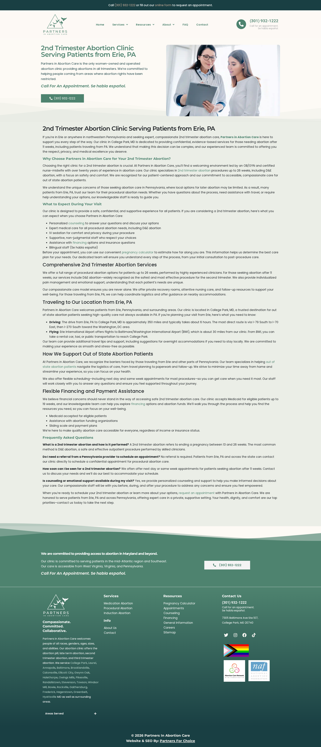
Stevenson (68, 682)
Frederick (49, 692)
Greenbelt (80, 692)
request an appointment (197, 493)
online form (163, 5)
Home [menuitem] (100, 25)
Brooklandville (80, 668)
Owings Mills (67, 677)
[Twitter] (226, 635)
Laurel (92, 663)
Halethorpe (50, 677)
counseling (76, 223)
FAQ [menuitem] (185, 25)
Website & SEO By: (160, 741)
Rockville (62, 687)
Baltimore (63, 668)
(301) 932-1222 (125, 5)
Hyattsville (49, 697)
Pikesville (81, 677)
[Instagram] (235, 635)
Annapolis (49, 668)
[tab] (71, 713)
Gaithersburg (78, 687)
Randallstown (51, 682)
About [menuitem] (166, 25)
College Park (78, 663)
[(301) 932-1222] (241, 24)
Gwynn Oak (82, 673)
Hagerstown (64, 692)
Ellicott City (65, 673)
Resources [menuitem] (143, 25)
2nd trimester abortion (194, 171)
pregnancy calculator (137, 252)
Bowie (52, 687)
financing (80, 243)
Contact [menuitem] (202, 25)
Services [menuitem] (118, 25)
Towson (82, 682)
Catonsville (50, 673)
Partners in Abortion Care (240, 137)
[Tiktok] (254, 635)
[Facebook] (244, 635)
